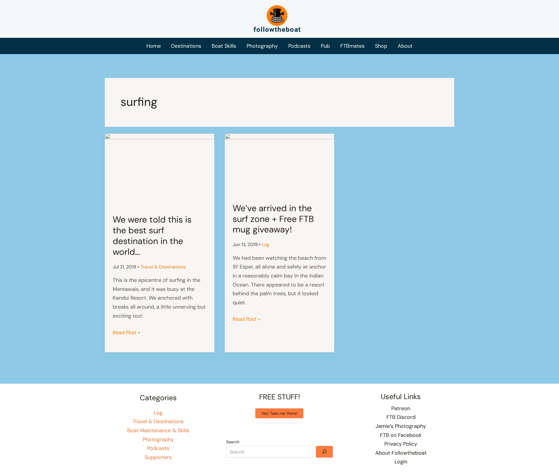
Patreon (400, 408)
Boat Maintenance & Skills (158, 430)
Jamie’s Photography (401, 426)
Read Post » (126, 333)
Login (401, 461)
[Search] (324, 452)
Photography (158, 439)
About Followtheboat (401, 452)
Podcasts (158, 448)
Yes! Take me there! (279, 413)
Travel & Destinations (163, 267)
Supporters (158, 457)
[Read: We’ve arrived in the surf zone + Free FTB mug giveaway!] (279, 164)
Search (232, 441)
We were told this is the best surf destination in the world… (152, 235)
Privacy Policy (400, 443)
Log (265, 244)
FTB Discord (400, 417)
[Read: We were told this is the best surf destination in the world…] (159, 169)
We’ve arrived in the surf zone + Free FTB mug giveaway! (273, 218)
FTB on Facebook (401, 435)
